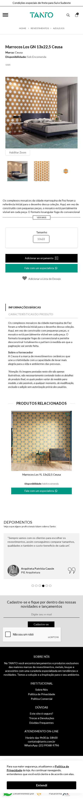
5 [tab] (48, 587)
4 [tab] (44, 587)
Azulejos (58, 28)
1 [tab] (34, 587)
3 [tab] (41, 587)
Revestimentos (40, 28)
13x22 (41, 239)
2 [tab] (37, 587)
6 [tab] (51, 587)
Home (22, 28)
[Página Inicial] (41, 14)
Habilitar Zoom (17, 152)
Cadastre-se (41, 624)
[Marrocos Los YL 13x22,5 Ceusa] (41, 441)
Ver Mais (41, 217)
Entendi (41, 785)
